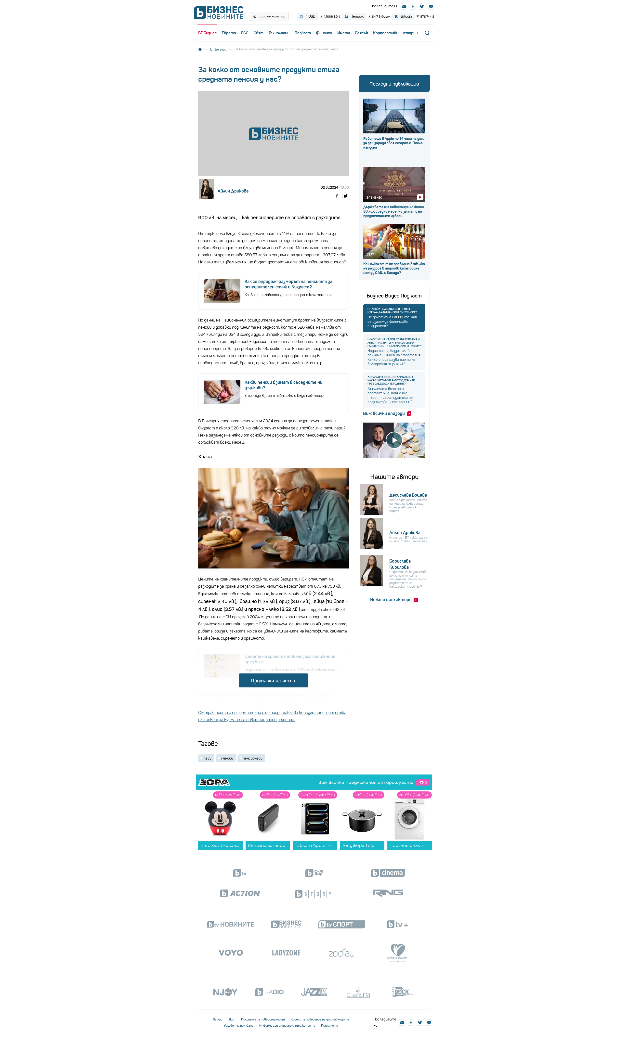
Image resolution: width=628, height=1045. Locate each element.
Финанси (324, 32)
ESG (245, 32)
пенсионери (252, 758)
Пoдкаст (303, 32)
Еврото (229, 32)
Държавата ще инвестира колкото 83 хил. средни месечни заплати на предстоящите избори (393, 211)
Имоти (343, 32)
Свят (258, 32)
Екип (231, 1019)
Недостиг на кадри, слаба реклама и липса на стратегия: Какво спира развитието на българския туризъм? (394, 342)
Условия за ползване (238, 1025)
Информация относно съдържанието (287, 1025)
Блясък (361, 32)
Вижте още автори (391, 599)
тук (423, 783)
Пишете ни (329, 1025)
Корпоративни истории (395, 32)
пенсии (227, 758)
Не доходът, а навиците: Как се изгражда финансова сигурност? (392, 311)
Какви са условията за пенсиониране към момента (288, 295)
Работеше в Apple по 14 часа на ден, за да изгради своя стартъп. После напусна (393, 143)
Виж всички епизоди (384, 413)
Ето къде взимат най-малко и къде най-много (284, 395)
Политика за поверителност (263, 1019)
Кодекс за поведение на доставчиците (320, 1019)
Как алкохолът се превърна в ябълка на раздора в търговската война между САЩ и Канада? (394, 268)
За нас (217, 1019)
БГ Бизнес (207, 32)
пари (207, 758)
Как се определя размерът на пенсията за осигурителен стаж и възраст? (288, 284)
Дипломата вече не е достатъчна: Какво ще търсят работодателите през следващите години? (391, 380)
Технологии (279, 32)
